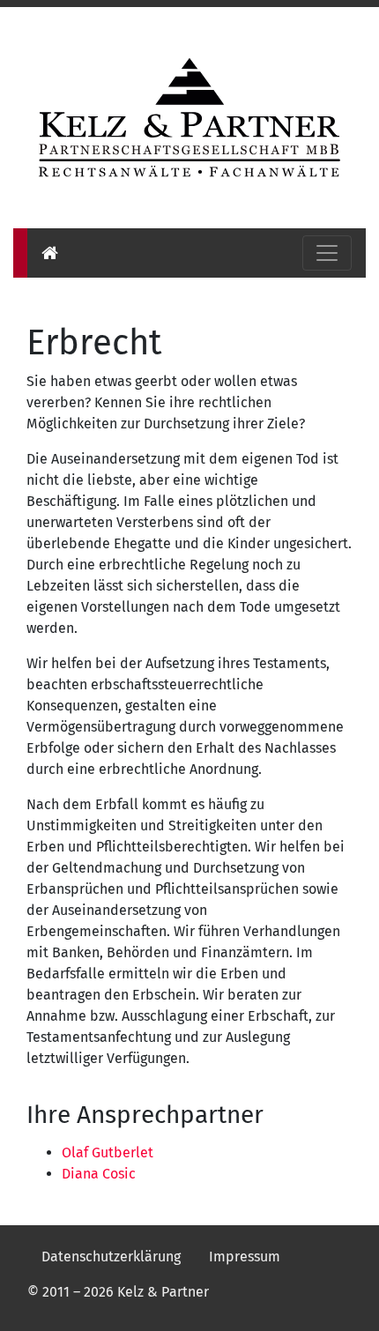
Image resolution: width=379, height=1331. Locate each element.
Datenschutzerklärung (111, 1256)
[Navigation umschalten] (327, 253)
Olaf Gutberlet (107, 1152)
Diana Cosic (99, 1173)
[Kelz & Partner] (189, 116)
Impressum (244, 1256)
